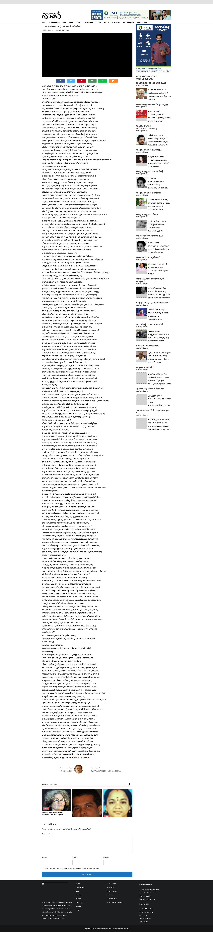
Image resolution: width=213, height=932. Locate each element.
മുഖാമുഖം (116, 22)
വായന (79, 22)
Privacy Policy (113, 899)
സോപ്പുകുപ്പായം (65, 771)
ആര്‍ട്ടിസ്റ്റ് (89, 22)
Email (74, 857)
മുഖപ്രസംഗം (54, 22)
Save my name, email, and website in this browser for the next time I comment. (72, 868)
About (110, 895)
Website (106, 857)
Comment (45, 834)
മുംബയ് (111, 887)
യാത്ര (106, 22)
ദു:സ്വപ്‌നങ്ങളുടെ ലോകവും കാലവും (106, 771)
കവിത (71, 22)
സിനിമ (98, 22)
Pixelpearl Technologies (121, 928)
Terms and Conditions (116, 902)
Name (44, 857)
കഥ (64, 22)
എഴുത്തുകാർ (142, 22)
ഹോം (44, 22)
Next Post (94, 768)
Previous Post (67, 768)
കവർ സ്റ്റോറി (128, 22)
